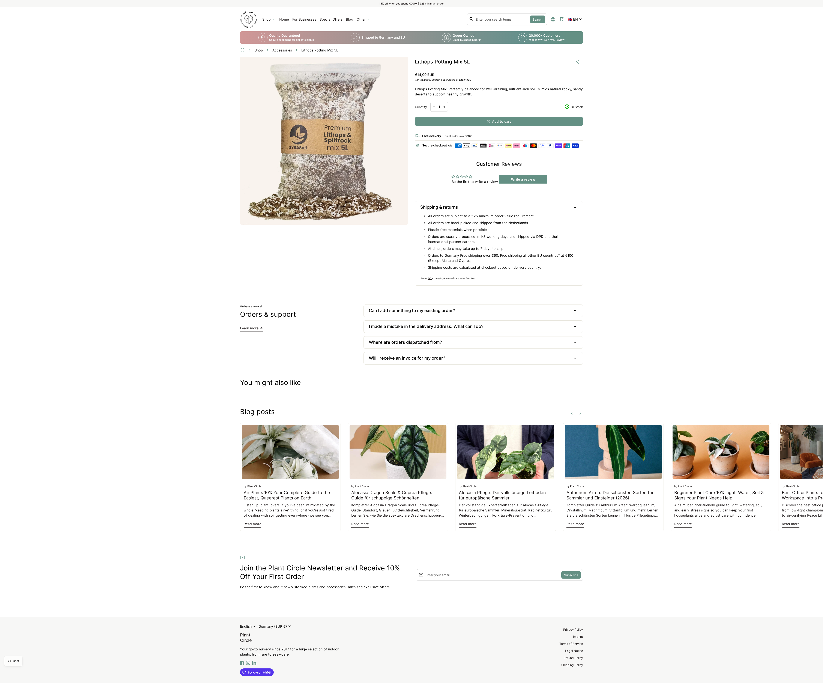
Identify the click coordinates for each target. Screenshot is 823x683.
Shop (259, 50)
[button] (575, 19)
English (248, 626)
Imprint (578, 636)
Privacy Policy (573, 629)
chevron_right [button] (580, 413)
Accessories (282, 50)
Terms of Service (571, 643)
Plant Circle (246, 637)
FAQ (430, 278)
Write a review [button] (523, 179)
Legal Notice (574, 651)
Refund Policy (573, 658)
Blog (349, 19)
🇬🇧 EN (575, 19)
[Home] (248, 19)
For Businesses (305, 20)
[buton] (248, 626)
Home (284, 19)
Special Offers (331, 19)
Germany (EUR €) (275, 626)
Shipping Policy (572, 665)
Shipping (436, 79)
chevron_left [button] (571, 413)
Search (537, 19)
